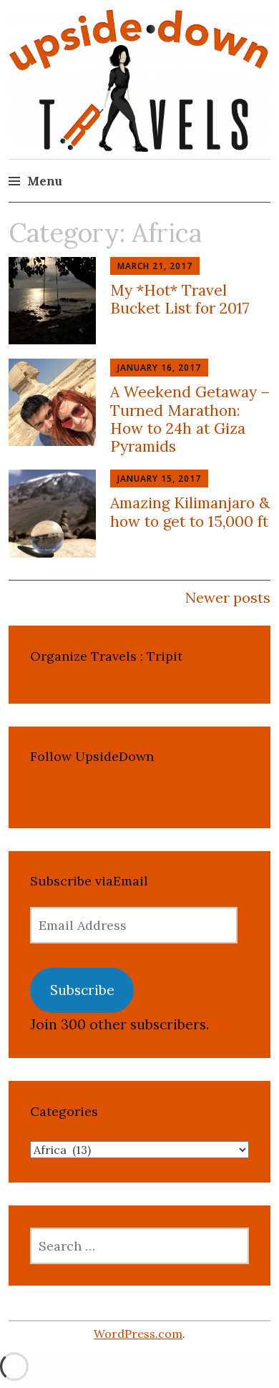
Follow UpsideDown (92, 756)
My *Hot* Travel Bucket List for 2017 (180, 299)
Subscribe (82, 990)
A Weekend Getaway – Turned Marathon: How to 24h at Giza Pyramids (190, 419)
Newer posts (227, 597)
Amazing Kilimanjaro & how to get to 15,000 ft (190, 511)
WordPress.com (138, 1333)
